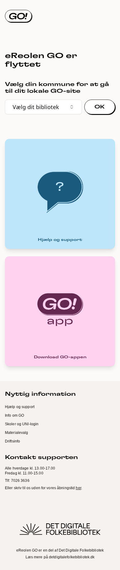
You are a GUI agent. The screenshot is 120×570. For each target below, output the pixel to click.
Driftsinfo (12, 441)
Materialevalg (16, 432)
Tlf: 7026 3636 (17, 480)
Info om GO (14, 415)
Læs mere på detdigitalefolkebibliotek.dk (60, 557)
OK (99, 106)
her (78, 488)
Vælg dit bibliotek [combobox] (36, 107)
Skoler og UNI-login (21, 424)
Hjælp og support (19, 407)
